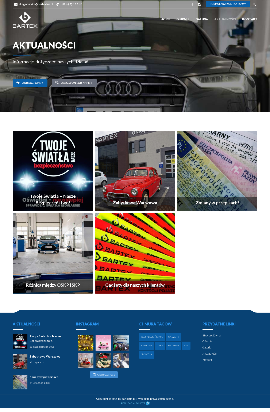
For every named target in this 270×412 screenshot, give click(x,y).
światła (146, 354)
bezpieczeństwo (152, 336)
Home (165, 19)
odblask (146, 345)
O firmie (182, 19)
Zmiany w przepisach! (44, 377)
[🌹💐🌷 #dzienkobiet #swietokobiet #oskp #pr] (103, 343)
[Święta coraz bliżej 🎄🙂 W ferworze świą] (103, 360)
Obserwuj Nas (106, 374)
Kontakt (249, 19)
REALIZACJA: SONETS (133, 403)
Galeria (202, 19)
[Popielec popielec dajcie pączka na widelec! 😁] (121, 343)
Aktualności (225, 19)
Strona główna (211, 335)
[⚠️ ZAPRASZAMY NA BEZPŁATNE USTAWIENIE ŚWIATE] (121, 360)
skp (186, 345)
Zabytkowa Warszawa (45, 356)
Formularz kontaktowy (228, 4)
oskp (160, 345)
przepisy (173, 345)
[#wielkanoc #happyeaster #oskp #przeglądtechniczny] (85, 343)
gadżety (173, 336)
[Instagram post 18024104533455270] (85, 360)
